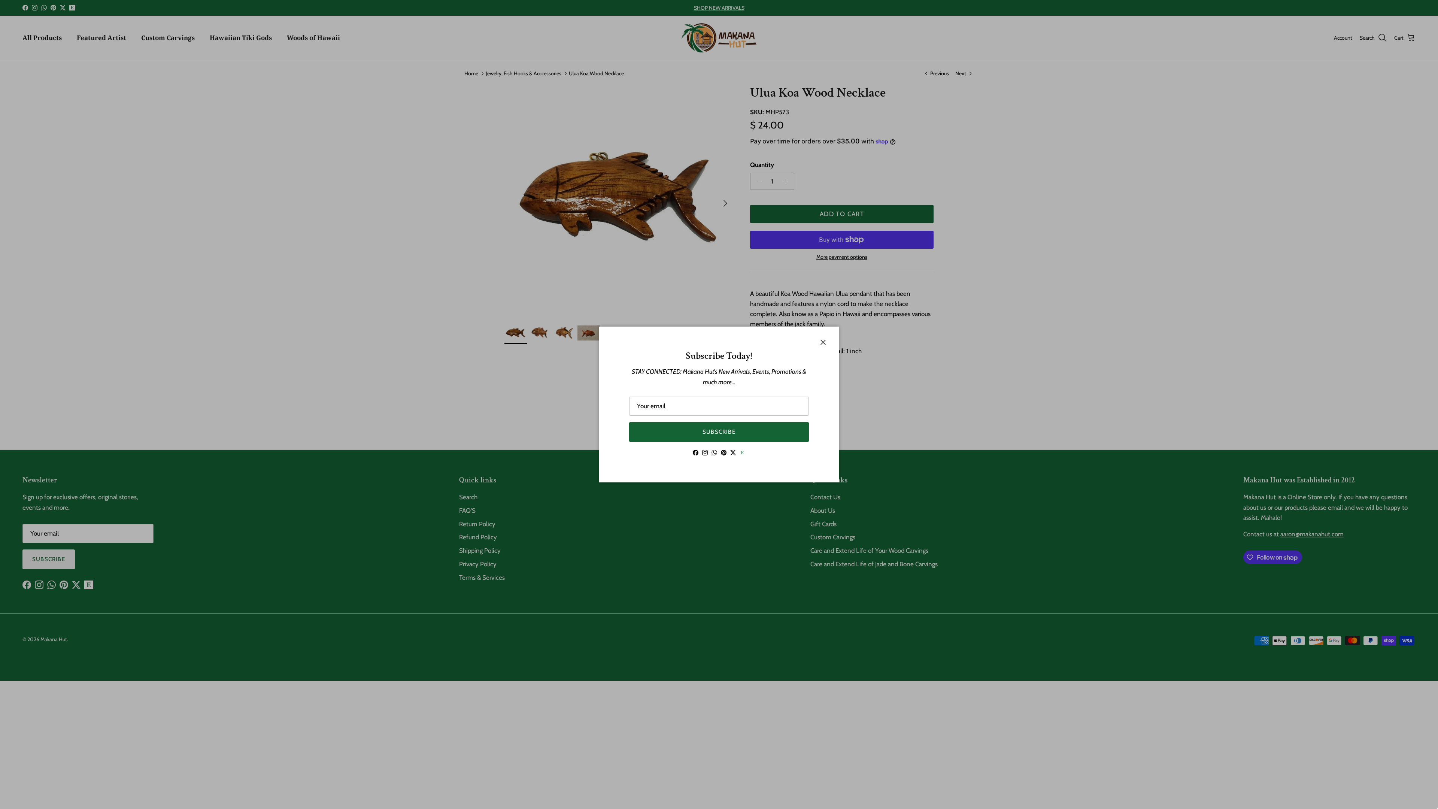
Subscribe (719, 431)
